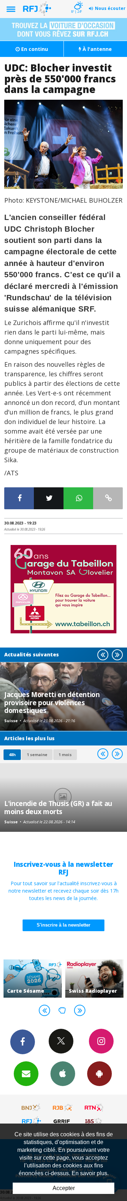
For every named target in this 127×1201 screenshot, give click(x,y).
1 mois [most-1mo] (65, 754)
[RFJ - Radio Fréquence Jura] (31, 1121)
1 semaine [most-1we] (37, 754)
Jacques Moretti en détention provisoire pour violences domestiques (52, 702)
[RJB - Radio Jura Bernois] (63, 1108)
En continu (34, 49)
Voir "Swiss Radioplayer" (94, 978)
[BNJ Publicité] (31, 1108)
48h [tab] (12, 754)
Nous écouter (110, 8)
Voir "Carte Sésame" (33, 978)
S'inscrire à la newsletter (63, 925)
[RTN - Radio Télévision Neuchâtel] (94, 1108)
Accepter (64, 1188)
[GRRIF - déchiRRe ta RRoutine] (63, 1121)
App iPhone (62, 1073)
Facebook (22, 1041)
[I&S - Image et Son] (94, 1121)
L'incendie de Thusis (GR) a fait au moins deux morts (58, 807)
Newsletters (26, 1073)
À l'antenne (96, 49)
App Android (99, 1073)
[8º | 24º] (77, 0)
